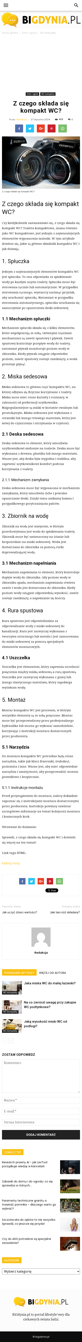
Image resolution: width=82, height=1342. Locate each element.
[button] (76, 5)
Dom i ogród (32, 94)
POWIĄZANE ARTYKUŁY (19, 973)
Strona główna (10, 33)
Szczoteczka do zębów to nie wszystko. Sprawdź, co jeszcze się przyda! (29, 1222)
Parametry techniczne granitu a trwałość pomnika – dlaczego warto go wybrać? (29, 1205)
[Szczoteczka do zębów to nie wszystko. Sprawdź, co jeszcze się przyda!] (70, 1224)
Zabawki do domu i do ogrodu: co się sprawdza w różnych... (27, 1183)
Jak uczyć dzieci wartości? (19, 912)
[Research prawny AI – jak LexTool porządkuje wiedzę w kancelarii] (70, 1167)
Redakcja (21, 119)
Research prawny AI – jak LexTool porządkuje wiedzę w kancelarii (24, 1164)
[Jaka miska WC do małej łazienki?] (12, 988)
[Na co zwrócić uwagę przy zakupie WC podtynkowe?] (12, 1007)
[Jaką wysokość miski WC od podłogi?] (12, 1026)
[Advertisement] (41, 64)
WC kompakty (47, 94)
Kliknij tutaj (11, 863)
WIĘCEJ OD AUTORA (52, 973)
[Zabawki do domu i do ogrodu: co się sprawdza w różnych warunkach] (70, 1186)
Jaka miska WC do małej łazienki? (50, 983)
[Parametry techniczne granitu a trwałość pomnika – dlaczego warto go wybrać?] (70, 1205)
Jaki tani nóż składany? (65, 912)
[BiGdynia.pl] (41, 20)
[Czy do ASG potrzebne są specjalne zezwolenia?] (70, 1244)
